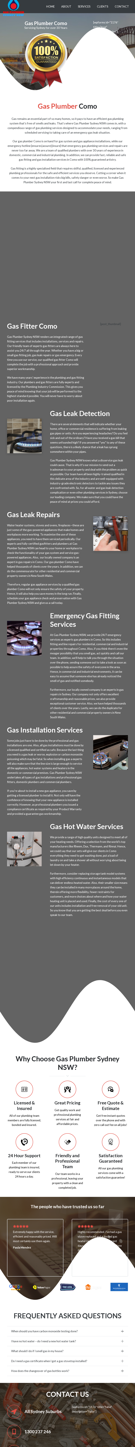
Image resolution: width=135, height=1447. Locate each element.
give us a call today (51, 603)
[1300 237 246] (16, 1432)
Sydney (112, 492)
